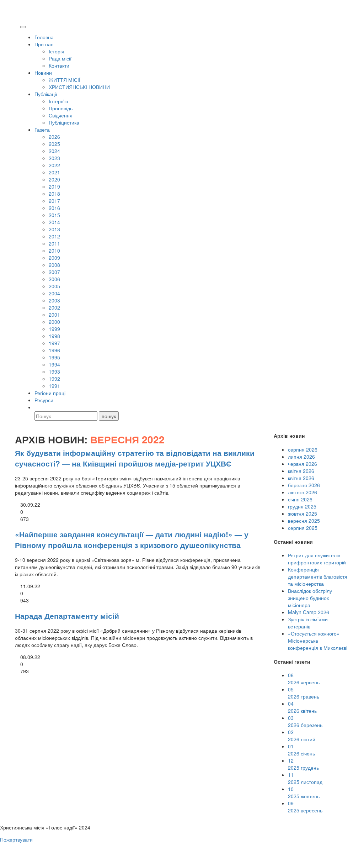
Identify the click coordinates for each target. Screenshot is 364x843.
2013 (54, 229)
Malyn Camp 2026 (308, 612)
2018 (54, 193)
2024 (54, 150)
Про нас (43, 44)
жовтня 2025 (302, 513)
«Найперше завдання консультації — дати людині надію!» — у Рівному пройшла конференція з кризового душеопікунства (131, 539)
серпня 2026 (302, 449)
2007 (54, 271)
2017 (54, 200)
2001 (54, 314)
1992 (54, 378)
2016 (54, 207)
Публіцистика (64, 122)
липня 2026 (301, 456)
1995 (54, 357)
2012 (54, 236)
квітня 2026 (301, 470)
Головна (44, 37)
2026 (54, 136)
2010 (54, 250)
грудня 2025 (302, 506)
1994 (54, 364)
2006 (54, 279)
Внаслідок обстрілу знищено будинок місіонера (310, 597)
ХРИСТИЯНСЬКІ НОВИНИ (79, 86)
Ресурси (43, 400)
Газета (42, 129)
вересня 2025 (304, 520)
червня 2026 (302, 463)
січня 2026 (300, 499)
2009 (54, 257)
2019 (54, 186)
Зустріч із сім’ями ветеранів (308, 623)
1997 (54, 343)
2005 (54, 286)
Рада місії (60, 58)
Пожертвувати (16, 839)
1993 (54, 371)
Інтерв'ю (58, 101)
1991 (54, 385)
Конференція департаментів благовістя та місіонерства (317, 576)
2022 (54, 165)
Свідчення (61, 115)
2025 (54, 143)
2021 (54, 172)
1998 (54, 335)
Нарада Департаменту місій (67, 615)
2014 (54, 222)
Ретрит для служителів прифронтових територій (317, 559)
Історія (56, 51)
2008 (54, 264)
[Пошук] (37, 407)
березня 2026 (304, 485)
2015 (54, 214)
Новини (43, 72)
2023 (54, 158)
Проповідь (61, 108)
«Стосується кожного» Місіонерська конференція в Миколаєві (317, 640)
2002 (54, 307)
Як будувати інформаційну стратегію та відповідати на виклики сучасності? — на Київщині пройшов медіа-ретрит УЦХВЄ (135, 458)
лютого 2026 (302, 492)
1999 (54, 328)
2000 (54, 321)
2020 (54, 179)
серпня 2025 (302, 527)
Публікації (45, 94)
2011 (54, 243)
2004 (54, 293)
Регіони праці (49, 392)
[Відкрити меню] (23, 27)
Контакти (59, 65)
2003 (54, 300)
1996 (54, 350)
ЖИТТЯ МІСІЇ (64, 79)
